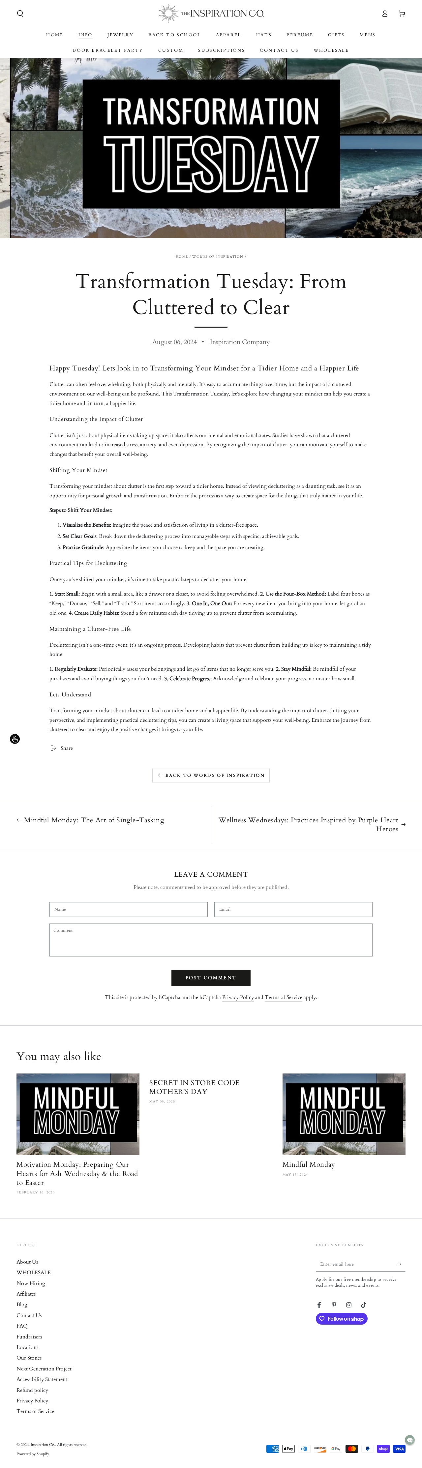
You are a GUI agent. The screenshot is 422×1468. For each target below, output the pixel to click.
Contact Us (29, 1315)
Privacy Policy (238, 997)
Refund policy (32, 1390)
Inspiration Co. (43, 1444)
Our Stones (29, 1358)
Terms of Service (283, 997)
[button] (20, 13)
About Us (27, 1262)
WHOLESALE (33, 1272)
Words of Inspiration (217, 256)
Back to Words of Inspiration (215, 775)
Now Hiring (30, 1283)
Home (182, 256)
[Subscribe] (402, 1264)
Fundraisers (29, 1336)
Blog (21, 1304)
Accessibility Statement (41, 1379)
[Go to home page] (211, 13)
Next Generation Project (44, 1368)
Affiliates (26, 1294)
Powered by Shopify (32, 1453)
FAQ (22, 1326)
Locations (27, 1347)
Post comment (211, 978)
